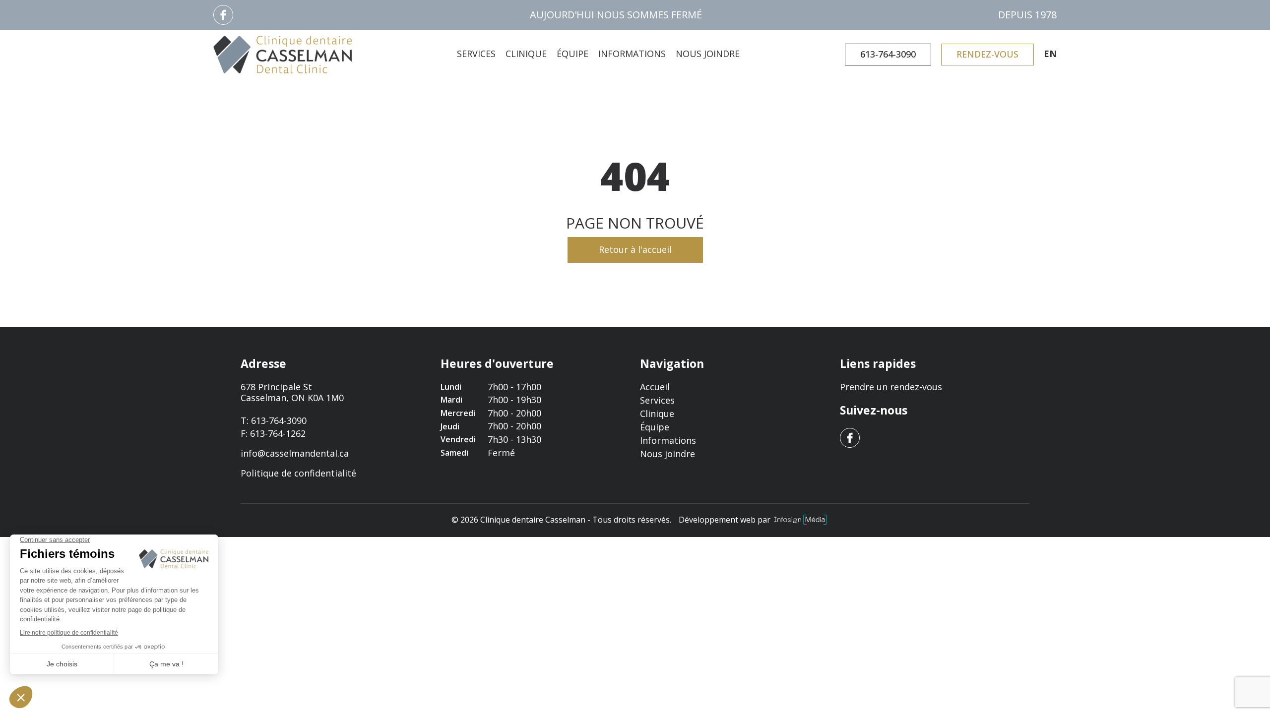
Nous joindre (708, 54)
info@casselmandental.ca (295, 453)
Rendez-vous (987, 54)
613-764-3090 (888, 54)
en (1050, 54)
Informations (632, 54)
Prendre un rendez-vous (891, 387)
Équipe (572, 54)
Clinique (526, 54)
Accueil (655, 387)
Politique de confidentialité (298, 473)
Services (476, 54)
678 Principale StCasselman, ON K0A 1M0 (292, 392)
